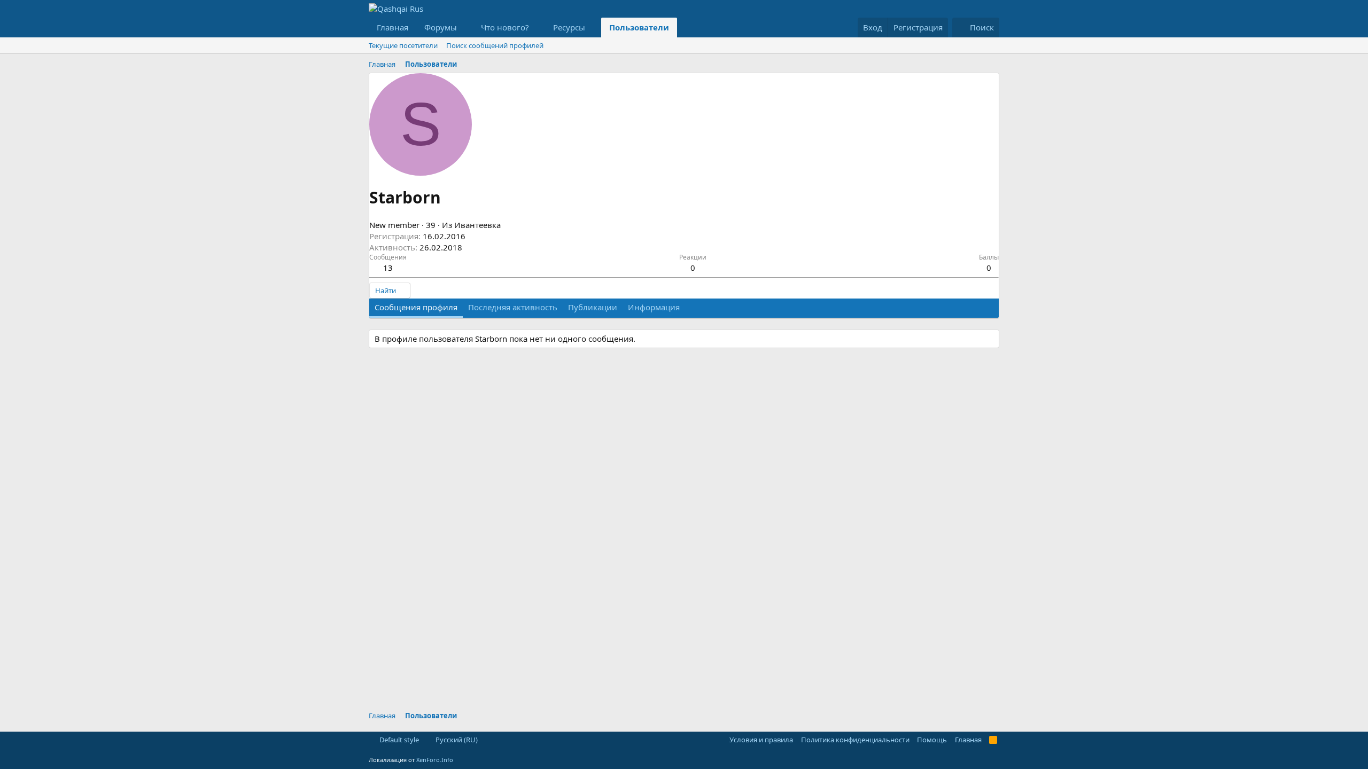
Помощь (932, 739)
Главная (392, 27)
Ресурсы (569, 27)
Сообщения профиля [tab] (416, 307)
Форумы (440, 27)
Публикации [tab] (592, 307)
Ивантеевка (477, 224)
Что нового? (505, 27)
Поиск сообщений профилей (494, 45)
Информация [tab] (654, 307)
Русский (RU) (456, 739)
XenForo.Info (434, 760)
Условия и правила (761, 739)
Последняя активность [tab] (512, 307)
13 (388, 267)
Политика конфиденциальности (855, 739)
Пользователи (639, 27)
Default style (398, 739)
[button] (465, 27)
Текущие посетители (403, 45)
